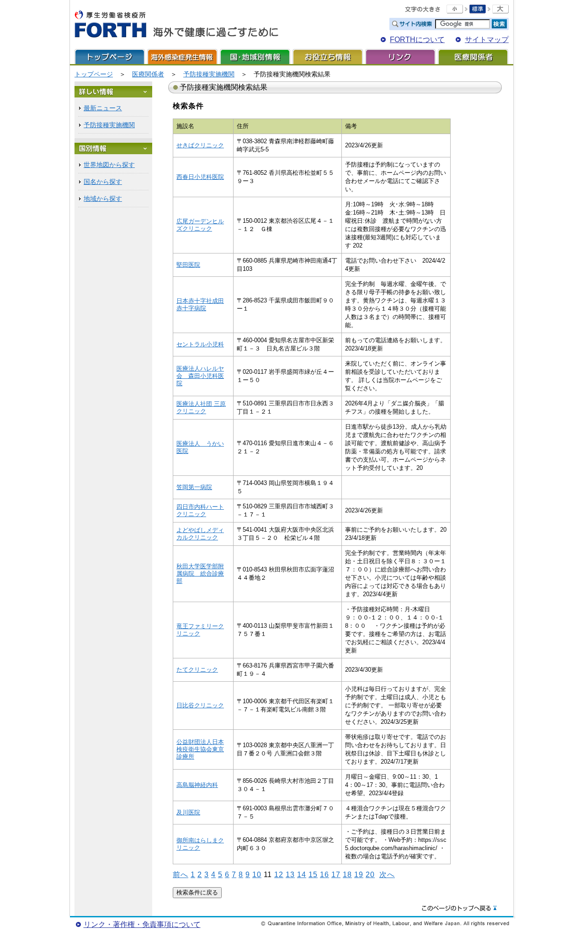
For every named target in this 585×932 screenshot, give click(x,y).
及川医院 (188, 812)
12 (278, 874)
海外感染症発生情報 (182, 56)
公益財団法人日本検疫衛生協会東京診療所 (200, 749)
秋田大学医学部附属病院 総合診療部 (200, 573)
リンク (400, 56)
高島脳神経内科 (197, 784)
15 (313, 874)
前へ (180, 874)
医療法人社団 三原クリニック (201, 407)
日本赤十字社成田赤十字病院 (200, 304)
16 (324, 874)
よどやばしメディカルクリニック (200, 534)
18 (347, 874)
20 (370, 874)
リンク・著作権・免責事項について (142, 924)
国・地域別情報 (255, 56)
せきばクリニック (200, 145)
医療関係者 (473, 56)
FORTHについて (417, 39)
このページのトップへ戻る (459, 908)
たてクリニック (197, 669)
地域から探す (103, 198)
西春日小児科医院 (200, 176)
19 (358, 874)
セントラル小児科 (200, 344)
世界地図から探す (109, 164)
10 (256, 874)
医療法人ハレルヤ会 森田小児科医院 (200, 376)
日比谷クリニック (200, 705)
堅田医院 (188, 264)
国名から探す (103, 181)
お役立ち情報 (327, 56)
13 (290, 874)
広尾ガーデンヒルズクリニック (200, 225)
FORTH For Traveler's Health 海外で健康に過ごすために (176, 24)
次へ (387, 874)
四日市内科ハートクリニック (200, 510)
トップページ (109, 56)
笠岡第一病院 (194, 487)
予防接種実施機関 (208, 74)
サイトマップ (487, 39)
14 (301, 874)
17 (335, 874)
